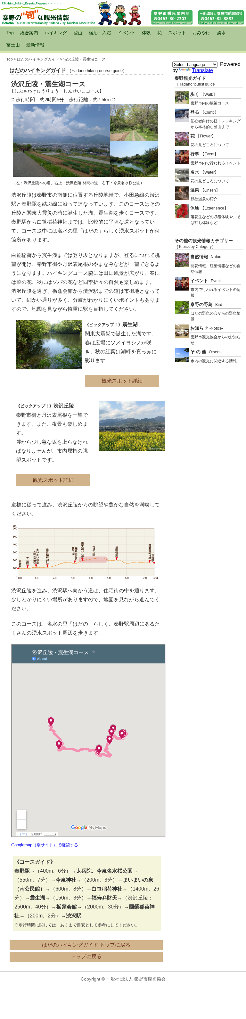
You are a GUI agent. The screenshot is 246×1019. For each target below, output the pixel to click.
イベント (126, 32)
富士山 (13, 44)
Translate (202, 70)
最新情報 (35, 44)
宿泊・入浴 (100, 32)
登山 (77, 32)
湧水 (221, 32)
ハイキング (56, 32)
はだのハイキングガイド (38, 59)
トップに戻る (86, 956)
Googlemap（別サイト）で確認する (44, 844)
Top (10, 32)
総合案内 (29, 32)
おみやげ (201, 32)
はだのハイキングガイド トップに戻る (86, 945)
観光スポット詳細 (122, 380)
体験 (146, 32)
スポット (177, 32)
